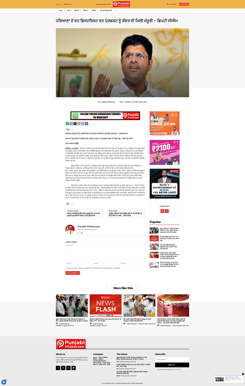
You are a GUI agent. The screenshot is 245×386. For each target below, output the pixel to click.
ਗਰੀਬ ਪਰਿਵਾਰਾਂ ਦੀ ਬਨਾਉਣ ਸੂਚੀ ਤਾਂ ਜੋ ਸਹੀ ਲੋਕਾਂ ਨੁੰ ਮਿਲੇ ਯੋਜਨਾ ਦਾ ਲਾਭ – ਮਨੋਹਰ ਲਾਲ (125, 214)
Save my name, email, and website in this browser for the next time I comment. (94, 268)
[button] (68, 4)
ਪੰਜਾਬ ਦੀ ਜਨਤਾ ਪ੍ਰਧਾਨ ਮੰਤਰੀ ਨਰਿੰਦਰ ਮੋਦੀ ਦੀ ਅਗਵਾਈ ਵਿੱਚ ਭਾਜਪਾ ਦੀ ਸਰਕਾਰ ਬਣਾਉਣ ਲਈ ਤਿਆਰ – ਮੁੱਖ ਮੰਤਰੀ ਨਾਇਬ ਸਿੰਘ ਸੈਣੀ (170, 255)
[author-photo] (57, 324)
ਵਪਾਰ (118, 368)
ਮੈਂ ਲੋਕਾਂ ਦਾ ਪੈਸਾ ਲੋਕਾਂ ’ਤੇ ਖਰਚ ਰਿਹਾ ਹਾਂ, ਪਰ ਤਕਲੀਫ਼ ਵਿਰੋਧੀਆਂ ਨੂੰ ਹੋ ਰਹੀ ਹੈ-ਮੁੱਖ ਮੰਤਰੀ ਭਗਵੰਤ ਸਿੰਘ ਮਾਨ (169, 264)
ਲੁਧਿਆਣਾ (119, 375)
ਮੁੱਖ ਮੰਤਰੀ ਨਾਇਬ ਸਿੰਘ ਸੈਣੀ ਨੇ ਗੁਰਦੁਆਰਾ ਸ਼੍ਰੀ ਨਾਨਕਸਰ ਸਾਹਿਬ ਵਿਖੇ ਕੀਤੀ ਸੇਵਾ (168, 247)
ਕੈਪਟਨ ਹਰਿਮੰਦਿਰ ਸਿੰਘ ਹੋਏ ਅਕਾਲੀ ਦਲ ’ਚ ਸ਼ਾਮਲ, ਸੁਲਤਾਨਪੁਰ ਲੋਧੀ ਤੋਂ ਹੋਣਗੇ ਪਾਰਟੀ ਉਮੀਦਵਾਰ (83, 214)
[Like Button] (67, 129)
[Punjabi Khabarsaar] (70, 229)
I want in (171, 365)
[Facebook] (78, 233)
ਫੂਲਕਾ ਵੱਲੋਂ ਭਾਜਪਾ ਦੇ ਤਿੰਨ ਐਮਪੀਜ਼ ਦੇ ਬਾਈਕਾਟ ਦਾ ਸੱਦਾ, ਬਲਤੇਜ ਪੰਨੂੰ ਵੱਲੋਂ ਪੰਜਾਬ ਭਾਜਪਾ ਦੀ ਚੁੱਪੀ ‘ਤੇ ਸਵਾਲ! (169, 230)
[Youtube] (73, 368)
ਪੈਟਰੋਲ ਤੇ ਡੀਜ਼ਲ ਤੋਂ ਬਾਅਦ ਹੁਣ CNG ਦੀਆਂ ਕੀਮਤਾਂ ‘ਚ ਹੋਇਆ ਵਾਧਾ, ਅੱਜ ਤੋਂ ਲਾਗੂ (169, 238)
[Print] (162, 211)
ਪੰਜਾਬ (118, 361)
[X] (68, 368)
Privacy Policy (177, 369)
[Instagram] (81, 233)
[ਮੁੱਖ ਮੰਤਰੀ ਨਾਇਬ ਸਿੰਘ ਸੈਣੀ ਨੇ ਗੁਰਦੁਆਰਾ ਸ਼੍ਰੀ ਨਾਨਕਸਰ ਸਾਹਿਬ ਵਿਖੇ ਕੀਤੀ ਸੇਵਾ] (154, 247)
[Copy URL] (167, 211)
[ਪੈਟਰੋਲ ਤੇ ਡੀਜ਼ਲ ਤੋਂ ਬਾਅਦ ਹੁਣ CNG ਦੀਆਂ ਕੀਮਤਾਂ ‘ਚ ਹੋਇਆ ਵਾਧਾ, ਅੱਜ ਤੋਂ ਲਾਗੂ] (154, 238)
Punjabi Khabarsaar (108, 102)
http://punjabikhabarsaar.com (87, 229)
